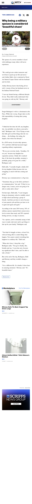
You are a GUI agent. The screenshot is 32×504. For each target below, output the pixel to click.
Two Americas (8, 15)
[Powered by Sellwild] (27, 387)
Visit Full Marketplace (24, 288)
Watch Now (27, 2)
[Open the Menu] (2, 2)
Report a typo (6, 276)
